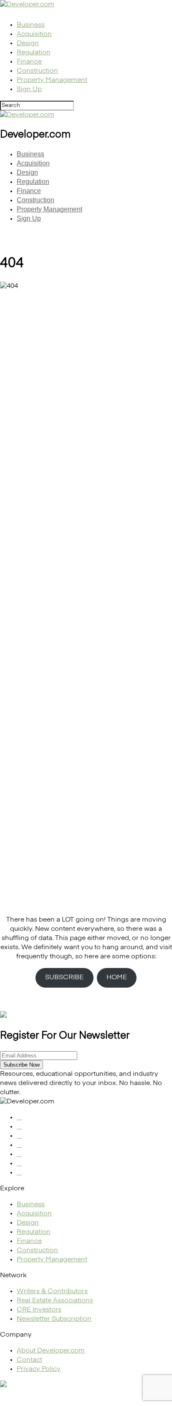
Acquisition (34, 34)
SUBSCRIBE (64, 977)
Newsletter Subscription (54, 1319)
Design (28, 43)
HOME (116, 977)
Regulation (34, 52)
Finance (29, 62)
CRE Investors (39, 1310)
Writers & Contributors (52, 1291)
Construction (37, 71)
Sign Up (29, 89)
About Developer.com (51, 1350)
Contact (29, 1360)
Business (31, 25)
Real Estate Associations (55, 1300)
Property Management (52, 80)
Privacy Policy (39, 1369)
